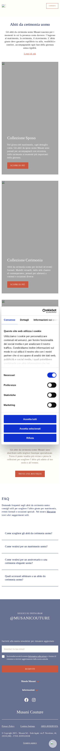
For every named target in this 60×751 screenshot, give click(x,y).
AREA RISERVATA (49, 726)
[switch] (51, 385)
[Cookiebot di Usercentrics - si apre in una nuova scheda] (42, 311)
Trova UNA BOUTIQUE (30, 474)
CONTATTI (52, 6)
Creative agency (30, 743)
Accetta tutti (30, 419)
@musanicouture (30, 618)
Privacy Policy (8, 726)
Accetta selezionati (30, 428)
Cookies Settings (27, 726)
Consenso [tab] (9, 319)
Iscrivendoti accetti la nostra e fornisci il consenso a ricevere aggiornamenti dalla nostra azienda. (31, 657)
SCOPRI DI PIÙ (17, 165)
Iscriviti (30, 669)
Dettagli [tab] (24, 319)
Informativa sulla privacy (37, 656)
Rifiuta (30, 438)
